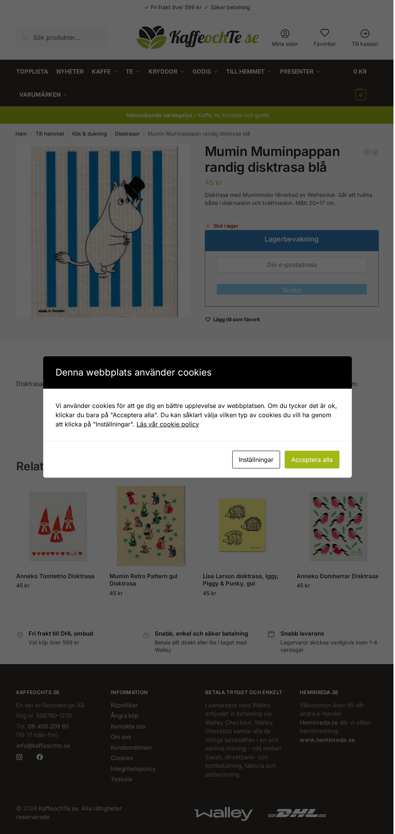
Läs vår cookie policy (168, 424)
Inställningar (256, 459)
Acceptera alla (312, 459)
